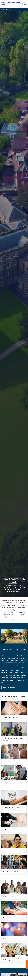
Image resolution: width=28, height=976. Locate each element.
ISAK (4, 830)
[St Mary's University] (11, 4)
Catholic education (9, 897)
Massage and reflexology (11, 717)
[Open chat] (27, 964)
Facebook (18, 680)
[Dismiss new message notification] (27, 955)
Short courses (9, 9)
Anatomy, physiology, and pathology (11, 808)
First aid (5, 918)
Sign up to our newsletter (8, 687)
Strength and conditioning (11, 872)
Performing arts (8, 960)
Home (2, 9)
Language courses (9, 851)
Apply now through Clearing (19, 957)
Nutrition (6, 782)
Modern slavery (8, 939)
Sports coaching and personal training (12, 739)
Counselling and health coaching (13, 761)
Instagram (10, 680)
